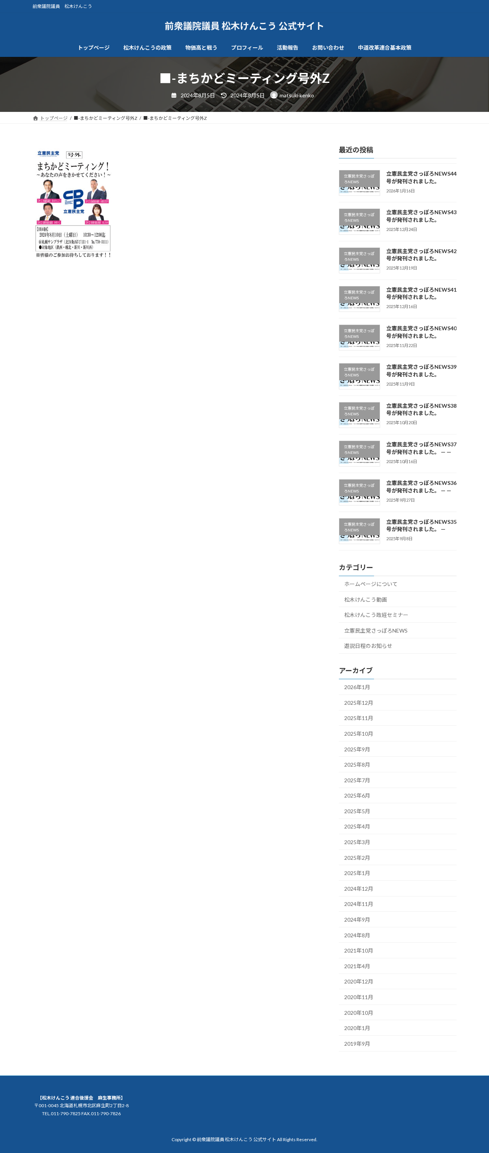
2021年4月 (357, 965)
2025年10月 (358, 733)
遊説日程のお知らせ (368, 646)
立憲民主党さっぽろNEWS (376, 630)
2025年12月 (358, 702)
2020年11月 (358, 997)
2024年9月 (357, 919)
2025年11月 (358, 718)
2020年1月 (357, 1028)
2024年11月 (358, 904)
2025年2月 (357, 857)
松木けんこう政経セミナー (376, 615)
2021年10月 (358, 950)
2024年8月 (357, 935)
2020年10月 (358, 1012)
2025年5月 (357, 810)
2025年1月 (357, 873)
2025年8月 (357, 764)
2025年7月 (357, 780)
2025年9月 (357, 749)
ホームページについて (371, 584)
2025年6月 (357, 795)
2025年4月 (357, 826)
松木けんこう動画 (365, 599)
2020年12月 (358, 981)
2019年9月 (357, 1043)
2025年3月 (357, 842)
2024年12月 (358, 888)
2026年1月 (357, 687)
